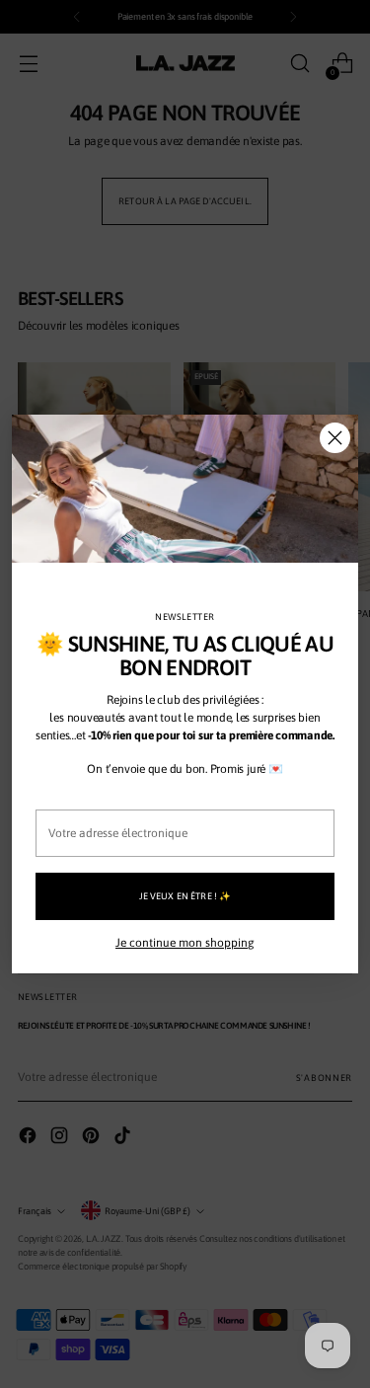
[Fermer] (335, 438)
